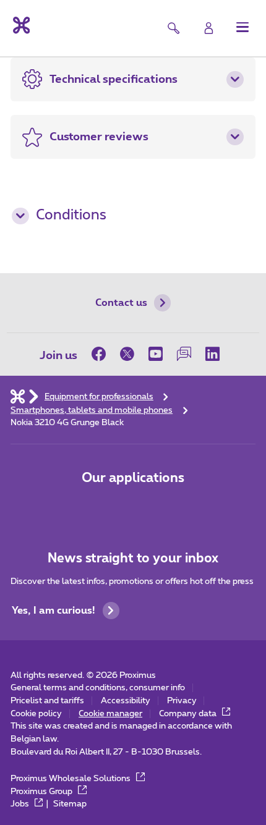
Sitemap (70, 804)
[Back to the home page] (20, 25)
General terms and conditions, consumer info (98, 687)
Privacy (182, 700)
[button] (242, 27)
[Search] (173, 28)
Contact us (121, 303)
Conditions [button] (71, 215)
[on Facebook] (102, 354)
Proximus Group (42, 791)
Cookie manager (110, 713)
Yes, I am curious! (53, 611)
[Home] (18, 396)
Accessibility (125, 700)
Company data (188, 713)
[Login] (209, 28)
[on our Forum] (183, 354)
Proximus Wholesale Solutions (71, 778)
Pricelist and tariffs (47, 700)
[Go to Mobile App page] (93, 508)
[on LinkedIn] (212, 354)
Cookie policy (36, 713)
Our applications (133, 478)
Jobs (21, 804)
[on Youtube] (155, 354)
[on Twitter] (127, 354)
